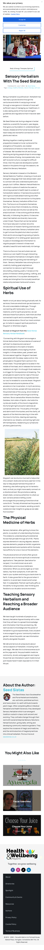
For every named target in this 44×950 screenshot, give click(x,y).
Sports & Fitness (26, 806)
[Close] (42, 2)
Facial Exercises (22, 801)
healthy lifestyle (18, 88)
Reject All (22, 31)
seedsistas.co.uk (9, 737)
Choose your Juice (22, 826)
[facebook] (13, 870)
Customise (22, 25)
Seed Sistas (31, 86)
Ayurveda (22, 776)
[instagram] (18, 870)
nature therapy (29, 88)
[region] (22, 17)
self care (37, 88)
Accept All (22, 20)
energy (10, 88)
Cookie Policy (15, 14)
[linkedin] (29, 870)
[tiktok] (23, 870)
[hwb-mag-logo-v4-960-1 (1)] (22, 849)
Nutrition (26, 781)
